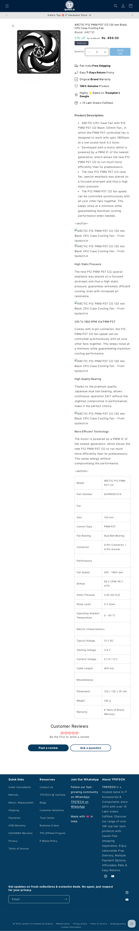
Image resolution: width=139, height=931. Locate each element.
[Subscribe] (65, 899)
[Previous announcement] (6, 15)
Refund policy (63, 924)
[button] (7, 6)
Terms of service (98, 924)
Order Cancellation (19, 787)
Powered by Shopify (43, 924)
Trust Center (47, 817)
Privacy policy (80, 924)
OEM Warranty (17, 825)
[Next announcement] (132, 15)
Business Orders (49, 825)
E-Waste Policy (48, 840)
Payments (14, 817)
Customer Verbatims (52, 810)
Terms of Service (18, 848)
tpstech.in (27, 924)
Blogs (43, 802)
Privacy (12, 840)
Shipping (13, 810)
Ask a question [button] (90, 748)
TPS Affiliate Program (53, 833)
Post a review (48, 748)
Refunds (13, 794)
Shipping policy (118, 924)
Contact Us (46, 787)
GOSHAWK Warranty (20, 833)
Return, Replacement (21, 802)
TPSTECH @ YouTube (52, 794)
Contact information (71, 927)
